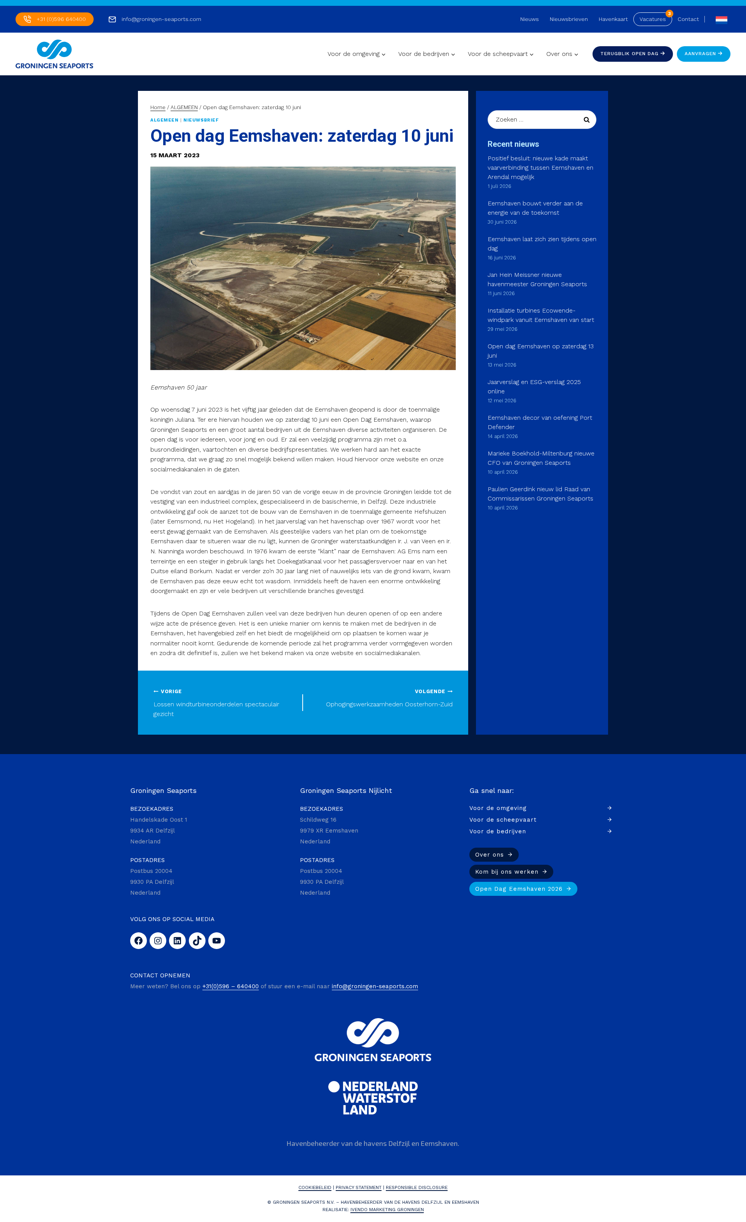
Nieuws (529, 19)
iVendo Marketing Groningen (387, 1209)
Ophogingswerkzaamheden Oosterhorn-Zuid (389, 698)
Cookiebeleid (314, 1187)
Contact (688, 19)
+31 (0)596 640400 (61, 19)
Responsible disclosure (417, 1187)
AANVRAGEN (701, 53)
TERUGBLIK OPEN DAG (630, 53)
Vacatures (653, 19)
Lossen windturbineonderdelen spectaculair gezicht (216, 703)
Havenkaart (613, 19)
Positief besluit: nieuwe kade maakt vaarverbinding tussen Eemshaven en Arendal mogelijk (540, 168)
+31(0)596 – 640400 (230, 986)
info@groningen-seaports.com (161, 19)
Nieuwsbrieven (569, 19)
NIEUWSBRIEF (201, 120)
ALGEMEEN (164, 120)
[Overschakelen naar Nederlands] (719, 19)
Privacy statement (359, 1187)
